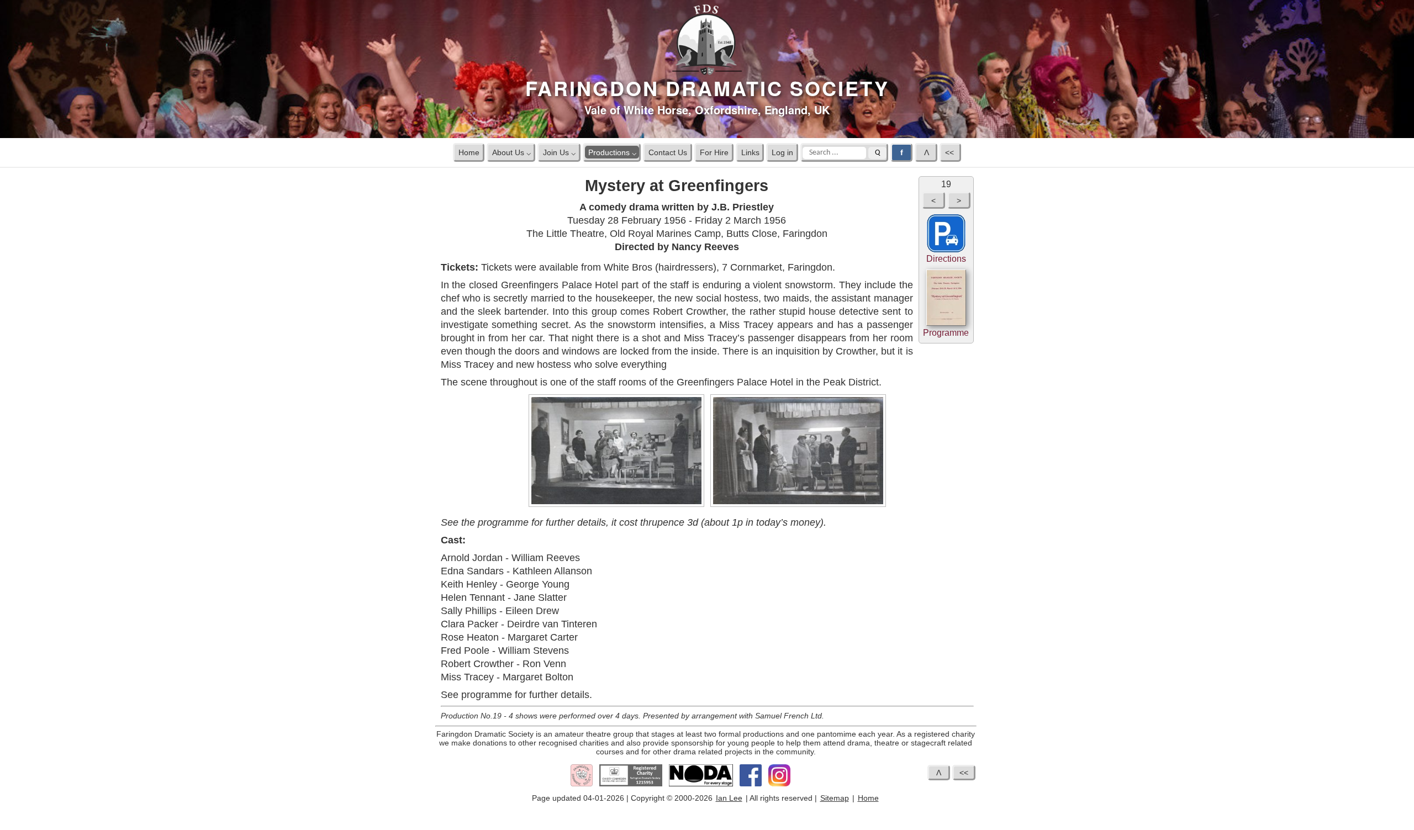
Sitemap (834, 798)
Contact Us (667, 151)
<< (950, 151)
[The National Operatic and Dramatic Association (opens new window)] (701, 784)
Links (750, 151)
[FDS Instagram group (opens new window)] (779, 784)
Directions (946, 258)
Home (468, 151)
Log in (782, 151)
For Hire (714, 151)
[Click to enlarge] (616, 504)
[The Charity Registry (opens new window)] (630, 784)
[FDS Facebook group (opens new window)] (750, 784)
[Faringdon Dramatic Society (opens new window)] (581, 784)
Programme (946, 332)
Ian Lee (729, 798)
